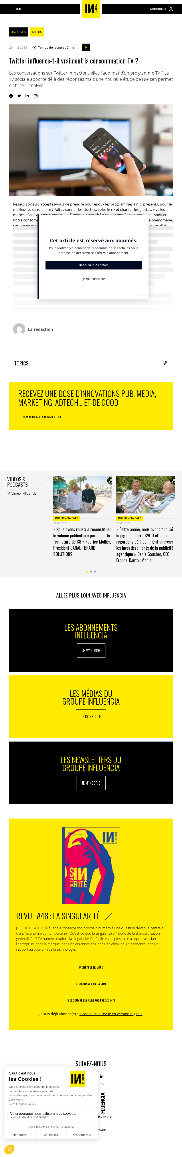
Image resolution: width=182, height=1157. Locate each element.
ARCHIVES (18, 32)
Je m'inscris (91, 783)
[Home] (91, 9)
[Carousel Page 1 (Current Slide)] (87, 572)
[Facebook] (11, 96)
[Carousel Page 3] (95, 572)
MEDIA (37, 32)
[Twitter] (19, 96)
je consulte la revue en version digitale (110, 1013)
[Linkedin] (27, 96)
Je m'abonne (91, 650)
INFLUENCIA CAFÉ (66, 518)
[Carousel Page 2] (91, 572)
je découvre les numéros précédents (91, 1000)
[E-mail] (36, 96)
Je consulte (91, 716)
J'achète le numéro (91, 967)
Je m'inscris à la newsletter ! (42, 416)
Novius (101, 1130)
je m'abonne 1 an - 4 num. (91, 984)
